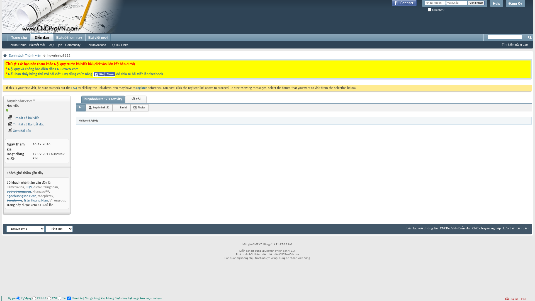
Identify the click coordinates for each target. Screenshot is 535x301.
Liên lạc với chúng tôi (422, 228)
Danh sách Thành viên (25, 55)
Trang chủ (19, 38)
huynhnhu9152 (101, 107)
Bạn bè (123, 107)
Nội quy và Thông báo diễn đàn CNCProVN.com (43, 69)
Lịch (59, 45)
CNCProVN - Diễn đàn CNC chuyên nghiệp (470, 228)
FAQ (51, 45)
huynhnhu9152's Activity (103, 99)
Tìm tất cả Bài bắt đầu (28, 124)
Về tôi (136, 99)
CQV (29, 187)
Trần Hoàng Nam (36, 200)
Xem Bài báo (21, 131)
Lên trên (523, 228)
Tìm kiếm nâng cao (515, 44)
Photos (141, 107)
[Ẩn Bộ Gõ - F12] (515, 298)
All (80, 107)
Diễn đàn (42, 38)
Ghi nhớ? (437, 9)
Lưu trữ (508, 228)
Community (73, 45)
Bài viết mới (37, 45)
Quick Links (120, 45)
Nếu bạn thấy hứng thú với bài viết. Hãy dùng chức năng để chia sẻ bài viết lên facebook (85, 74)
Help (496, 4)
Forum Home (17, 45)
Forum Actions (96, 45)
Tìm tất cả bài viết (25, 118)
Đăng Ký (515, 4)
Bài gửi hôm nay (69, 38)
